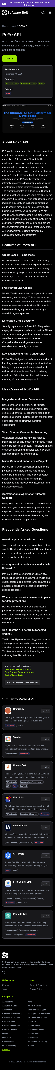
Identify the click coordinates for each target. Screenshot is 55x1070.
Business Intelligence (14, 935)
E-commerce (8, 1042)
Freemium (10, 726)
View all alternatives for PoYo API (22, 683)
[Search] (43, 12)
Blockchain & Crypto (37, 1010)
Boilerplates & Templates (39, 1014)
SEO (7, 786)
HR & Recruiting (9, 1045)
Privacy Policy (36, 989)
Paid (8, 94)
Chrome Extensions (11, 1026)
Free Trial (39, 842)
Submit (5, 989)
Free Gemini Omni (22, 882)
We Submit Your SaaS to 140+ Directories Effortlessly (30, 3)
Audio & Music (34, 1006)
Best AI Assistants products (18, 669)
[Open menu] (50, 12)
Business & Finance (28, 931)
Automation (7, 1010)
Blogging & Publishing (12, 1014)
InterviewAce (20, 825)
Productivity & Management (31, 782)
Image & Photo (29, 899)
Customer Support (36, 1030)
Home (5, 26)
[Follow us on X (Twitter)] (3, 972)
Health (31, 1045)
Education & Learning (28, 814)
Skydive (17, 737)
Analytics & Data (9, 1006)
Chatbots (32, 1022)
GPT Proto (18, 854)
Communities (34, 1026)
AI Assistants (11, 84)
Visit (8, 59)
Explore (5, 985)
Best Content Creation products (20, 672)
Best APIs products (14, 675)
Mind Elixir (18, 797)
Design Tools (33, 1034)
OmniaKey (18, 709)
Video (40, 899)
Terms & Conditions (38, 985)
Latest (13, 26)
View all (6, 1049)
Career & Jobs (26, 842)
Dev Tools (24, 786)
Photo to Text (20, 914)
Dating (5, 1034)
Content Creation (28, 84)
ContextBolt (19, 765)
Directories (33, 1038)
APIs (41, 84)
